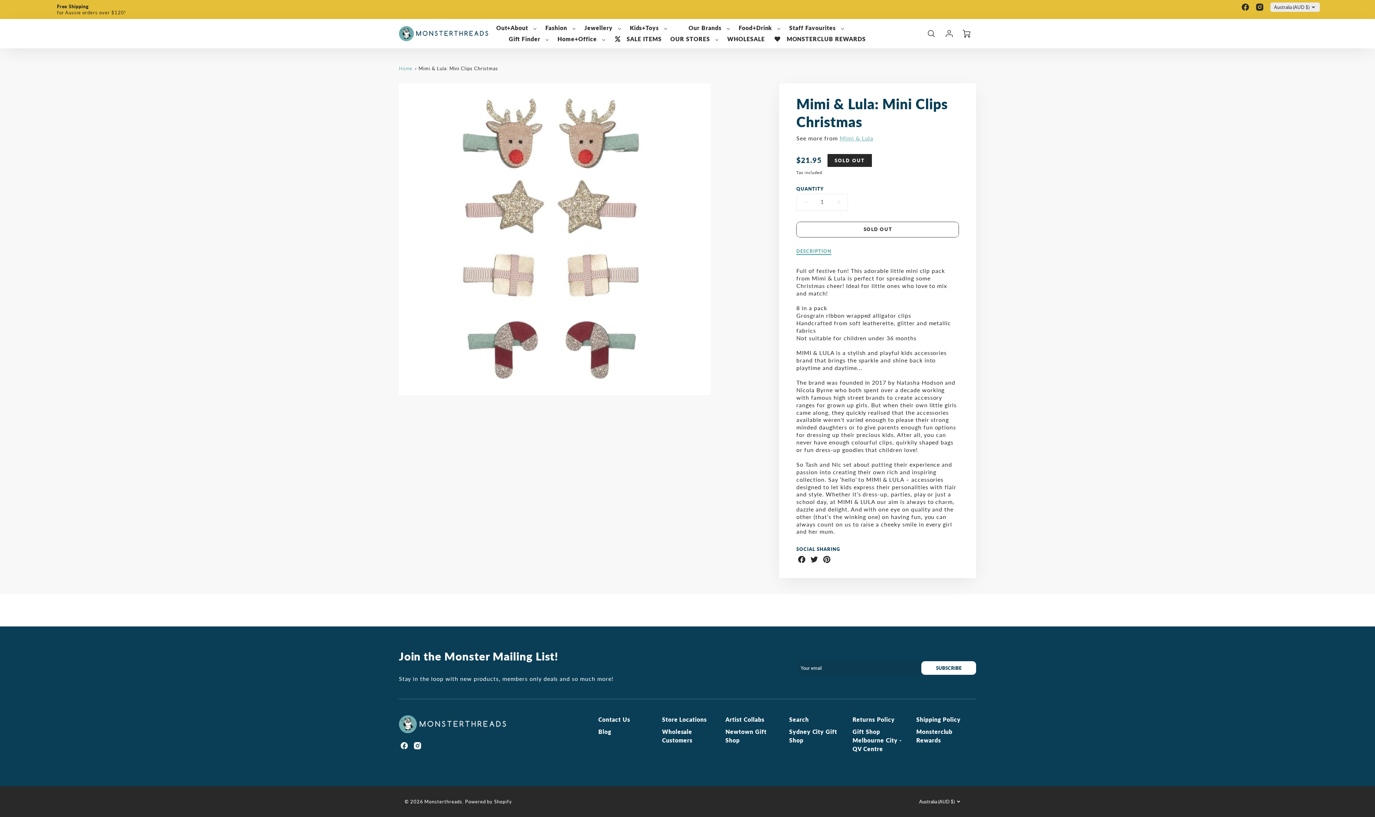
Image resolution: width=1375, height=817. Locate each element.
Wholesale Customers (677, 736)
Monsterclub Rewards (934, 736)
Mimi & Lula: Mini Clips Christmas (458, 68)
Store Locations (684, 719)
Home (406, 68)
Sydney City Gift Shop (813, 736)
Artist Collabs (744, 719)
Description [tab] (813, 251)
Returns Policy (873, 719)
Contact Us (614, 719)
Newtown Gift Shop (746, 736)
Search (799, 719)
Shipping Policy (938, 719)
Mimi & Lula (857, 138)
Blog (605, 731)
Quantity (810, 189)
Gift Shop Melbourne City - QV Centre (877, 740)
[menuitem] (517, 28)
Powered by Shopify (488, 801)
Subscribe (948, 668)
